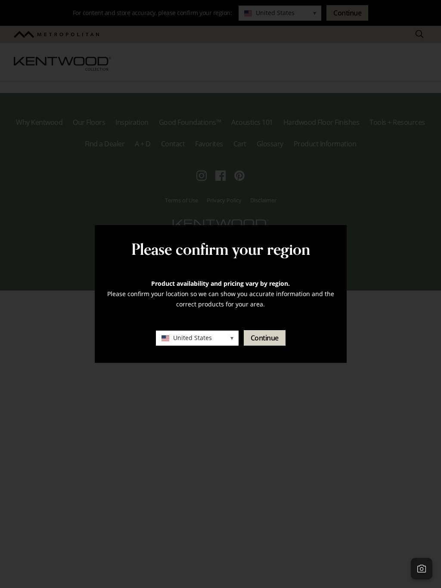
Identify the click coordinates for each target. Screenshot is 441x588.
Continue (265, 338)
